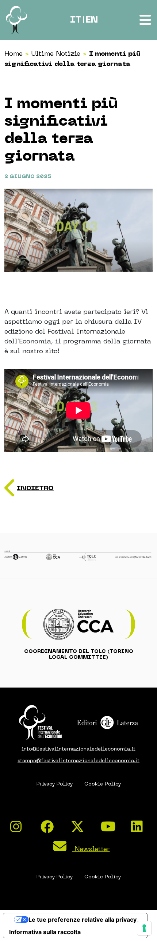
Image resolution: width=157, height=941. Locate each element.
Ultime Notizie (55, 53)
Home (13, 53)
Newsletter (91, 848)
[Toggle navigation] (146, 20)
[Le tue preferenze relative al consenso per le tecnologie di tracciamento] (144, 928)
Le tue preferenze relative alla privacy (82, 919)
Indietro (35, 488)
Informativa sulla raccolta (45, 932)
